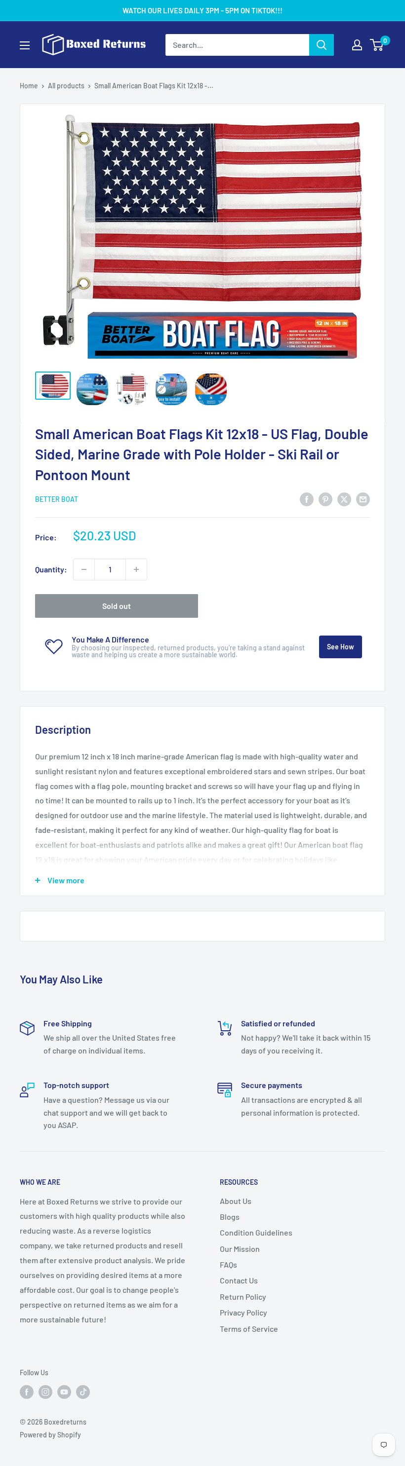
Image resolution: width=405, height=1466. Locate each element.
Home (29, 85)
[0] (377, 45)
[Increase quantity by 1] (136, 569)
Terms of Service (249, 1328)
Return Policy (243, 1296)
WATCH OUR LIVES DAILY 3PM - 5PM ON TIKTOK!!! (202, 10)
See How (340, 646)
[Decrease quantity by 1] (84, 569)
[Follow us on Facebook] (27, 1391)
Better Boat (56, 499)
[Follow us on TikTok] (83, 1391)
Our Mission (240, 1248)
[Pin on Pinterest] (325, 498)
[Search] (321, 45)
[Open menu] (25, 45)
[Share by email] (363, 498)
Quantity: (51, 569)
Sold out (116, 605)
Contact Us (239, 1280)
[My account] (357, 44)
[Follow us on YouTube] (64, 1391)
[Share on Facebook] (307, 498)
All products (66, 85)
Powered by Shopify (50, 1434)
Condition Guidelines (256, 1232)
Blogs (230, 1216)
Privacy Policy (243, 1312)
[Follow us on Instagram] (45, 1391)
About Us (235, 1200)
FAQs (228, 1264)
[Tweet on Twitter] (344, 498)
